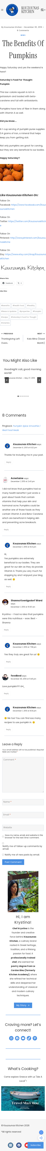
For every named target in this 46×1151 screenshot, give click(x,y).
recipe (4, 317)
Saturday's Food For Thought (23, 317)
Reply (8, 462)
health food (18, 305)
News (23, 35)
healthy (31, 305)
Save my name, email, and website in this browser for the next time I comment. (24, 836)
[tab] (18, 396)
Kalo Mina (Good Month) (36, 338)
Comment (9, 759)
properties (25, 311)
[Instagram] (10, 1145)
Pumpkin (37, 311)
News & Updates (8, 311)
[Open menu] (2, 10)
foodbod (16, 675)
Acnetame (17, 478)
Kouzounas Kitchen (14, 378)
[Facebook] (19, 1145)
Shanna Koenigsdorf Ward (26, 600)
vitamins (5, 323)
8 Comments (23, 30)
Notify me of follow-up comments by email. (22, 847)
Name (7, 801)
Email (7, 814)
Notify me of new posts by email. (22, 854)
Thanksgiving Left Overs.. (10, 338)
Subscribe (36, 1145)
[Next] (39, 380)
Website (7, 827)
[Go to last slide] (7, 380)
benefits (5, 305)
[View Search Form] (42, 10)
